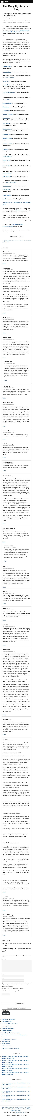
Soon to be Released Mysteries (10, 1023)
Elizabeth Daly (6, 134)
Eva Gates (5, 149)
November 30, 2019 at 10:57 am (9, 609)
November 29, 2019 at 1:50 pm (8, 339)
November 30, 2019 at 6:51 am (8, 593)
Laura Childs (6, 118)
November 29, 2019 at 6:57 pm (8, 476)
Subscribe (6, 1013)
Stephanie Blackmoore (9, 92)
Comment (4, 959)
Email (3, 978)
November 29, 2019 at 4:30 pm (8, 445)
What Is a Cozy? (6, 1041)
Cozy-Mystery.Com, (20, 1112)
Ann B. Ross (6, 199)
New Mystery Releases (8, 1028)
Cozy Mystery (19, 210)
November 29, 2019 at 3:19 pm (8, 432)
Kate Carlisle (6, 110)
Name (3, 973)
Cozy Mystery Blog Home (8, 1019)
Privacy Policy (26, 1108)
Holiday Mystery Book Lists (9, 1039)
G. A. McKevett (7, 176)
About (19, 1110)
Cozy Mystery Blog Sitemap (15, 1108)
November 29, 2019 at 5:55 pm (8, 463)
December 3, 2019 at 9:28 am (8, 898)
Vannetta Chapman (8, 114)
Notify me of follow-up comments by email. (13, 988)
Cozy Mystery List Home (8, 1107)
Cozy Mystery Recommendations (10, 1032)
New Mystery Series (7, 1030)
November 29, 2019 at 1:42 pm (8, 269)
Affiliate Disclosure (19, 1107)
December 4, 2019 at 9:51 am (9, 363)
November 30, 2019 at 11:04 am (9, 626)
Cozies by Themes (7, 1026)
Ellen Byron (6, 107)
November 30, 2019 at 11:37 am (9, 651)
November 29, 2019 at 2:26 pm (8, 387)
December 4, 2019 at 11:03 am (8, 916)
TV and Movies (6, 1043)
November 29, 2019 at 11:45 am (9, 253)
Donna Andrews (7, 72)
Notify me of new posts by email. (11, 990)
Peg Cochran (6, 123)
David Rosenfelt (7, 195)
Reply (4, 263)
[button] (2, 2)
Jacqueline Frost (7, 138)
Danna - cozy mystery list (8, 1083)
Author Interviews (6, 1045)
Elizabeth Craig (7, 129)
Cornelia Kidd (6, 165)
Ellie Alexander (7, 66)
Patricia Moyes (7, 186)
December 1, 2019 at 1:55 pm (8, 740)
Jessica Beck (6, 84)
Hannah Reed (6, 189)
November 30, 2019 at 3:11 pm (8, 721)
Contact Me (14, 1110)
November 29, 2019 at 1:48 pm (8, 319)
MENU (6, 2)
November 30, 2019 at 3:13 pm (10, 547)
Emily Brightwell (7, 103)
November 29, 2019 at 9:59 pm (8, 568)
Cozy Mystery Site (6, 1021)
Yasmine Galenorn (8, 143)
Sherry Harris (6, 160)
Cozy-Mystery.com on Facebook (10, 1048)
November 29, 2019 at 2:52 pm (8, 404)
